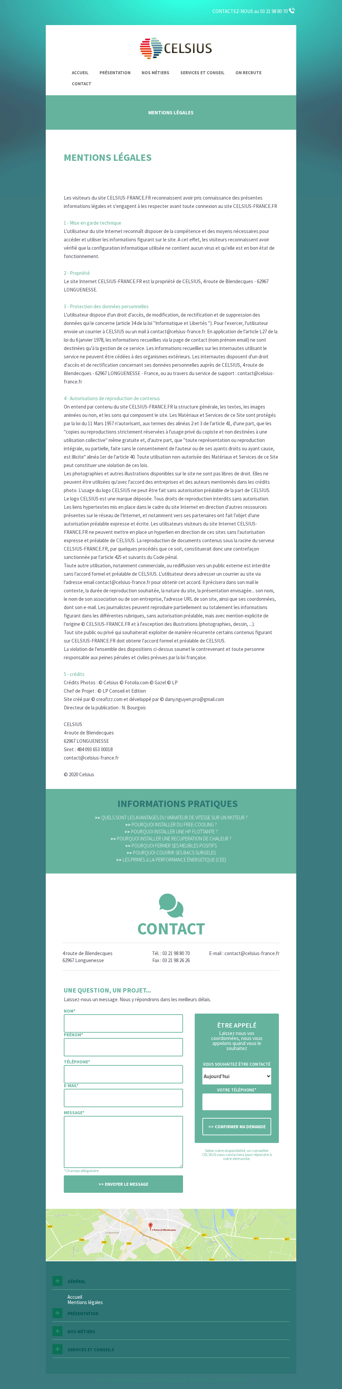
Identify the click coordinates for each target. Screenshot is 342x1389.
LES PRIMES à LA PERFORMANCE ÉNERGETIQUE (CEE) (171, 859)
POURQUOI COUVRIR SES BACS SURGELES (171, 852)
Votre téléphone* (236, 1090)
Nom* (69, 1011)
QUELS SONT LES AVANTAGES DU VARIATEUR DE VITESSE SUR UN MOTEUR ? (171, 817)
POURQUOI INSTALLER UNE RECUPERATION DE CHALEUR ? (171, 838)
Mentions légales (85, 1302)
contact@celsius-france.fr (252, 953)
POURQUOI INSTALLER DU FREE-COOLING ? (171, 824)
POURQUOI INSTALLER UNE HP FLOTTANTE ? (171, 831)
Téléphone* (77, 1062)
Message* (74, 1113)
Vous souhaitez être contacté (237, 1064)
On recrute (248, 73)
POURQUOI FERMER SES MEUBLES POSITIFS (171, 845)
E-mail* (71, 1085)
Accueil (80, 73)
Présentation (115, 73)
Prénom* (73, 1035)
